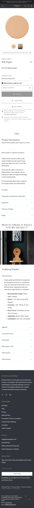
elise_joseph (13, 68)
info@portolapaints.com (10, 504)
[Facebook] (2, 395)
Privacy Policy (15, 487)
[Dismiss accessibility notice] (26, 496)
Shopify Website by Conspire (11, 488)
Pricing (4, 412)
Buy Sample (18, 106)
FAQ (3, 408)
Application (18, 100)
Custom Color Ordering (9, 422)
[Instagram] (6, 395)
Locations (5, 425)
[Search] (28, 6)
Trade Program (6, 428)
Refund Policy (6, 415)
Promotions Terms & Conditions (11, 418)
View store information (10, 114)
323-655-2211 (8, 502)
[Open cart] (31, 6)
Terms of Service (26, 487)
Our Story (4, 405)
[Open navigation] (2, 6)
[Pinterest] (10, 395)
